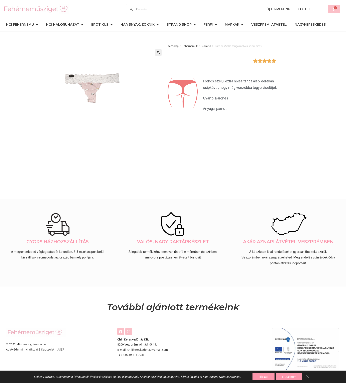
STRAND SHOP (179, 24)
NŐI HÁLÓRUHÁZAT (62, 24)
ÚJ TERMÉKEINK (278, 9)
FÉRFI (208, 24)
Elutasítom (289, 377)
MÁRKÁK (232, 24)
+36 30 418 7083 (134, 355)
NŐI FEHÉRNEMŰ (20, 24)
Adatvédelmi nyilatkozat (22, 349)
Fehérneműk (190, 46)
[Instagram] (128, 331)
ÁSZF (60, 349)
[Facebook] (120, 331)
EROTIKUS (100, 24)
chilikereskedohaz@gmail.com (147, 350)
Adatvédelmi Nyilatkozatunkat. (222, 377)
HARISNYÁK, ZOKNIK (138, 24)
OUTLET (304, 9)
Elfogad (263, 377)
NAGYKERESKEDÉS (310, 24)
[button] (158, 52)
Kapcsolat (47, 349)
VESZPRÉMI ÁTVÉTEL (269, 24)
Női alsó (206, 46)
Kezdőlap (173, 46)
